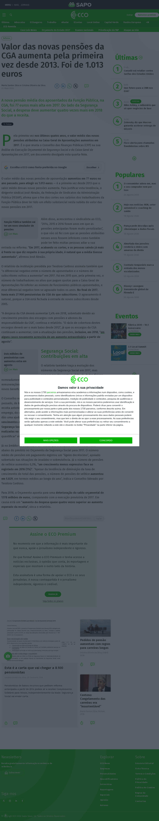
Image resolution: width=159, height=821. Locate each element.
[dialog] (79, 410)
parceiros (51, 392)
